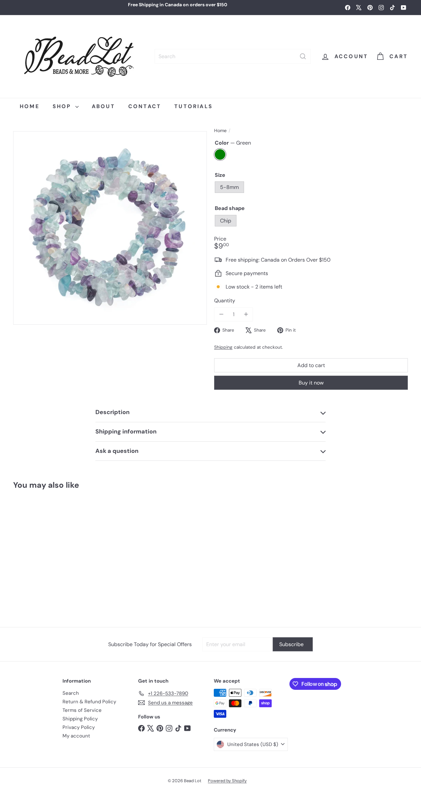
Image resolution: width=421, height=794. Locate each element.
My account (76, 736)
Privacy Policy (78, 727)
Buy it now (311, 382)
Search (70, 693)
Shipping (223, 347)
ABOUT (103, 106)
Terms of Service (82, 710)
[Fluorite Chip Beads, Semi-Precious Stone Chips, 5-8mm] (46, 555)
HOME (29, 106)
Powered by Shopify (227, 780)
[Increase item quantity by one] (246, 314)
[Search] (303, 56)
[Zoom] (110, 227)
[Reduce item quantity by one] (221, 314)
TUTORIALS (193, 106)
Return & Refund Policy (89, 701)
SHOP (63, 106)
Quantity (224, 300)
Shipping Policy (80, 718)
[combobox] (233, 56)
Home (220, 130)
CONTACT (144, 106)
